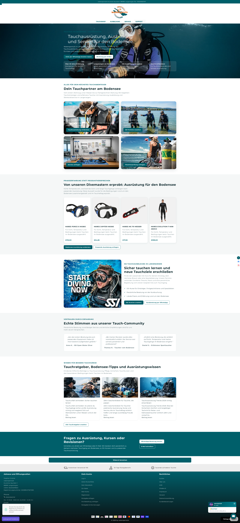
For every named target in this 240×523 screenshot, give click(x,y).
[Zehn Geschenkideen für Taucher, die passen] (120, 387)
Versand (162, 495)
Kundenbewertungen (166, 501)
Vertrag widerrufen (229, 519)
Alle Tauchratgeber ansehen (76, 424)
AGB (160, 485)
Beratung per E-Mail (104, 57)
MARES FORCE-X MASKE (75, 227)
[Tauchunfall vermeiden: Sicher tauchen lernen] (82, 387)
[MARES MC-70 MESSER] (134, 210)
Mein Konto (85, 492)
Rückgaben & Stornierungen (90, 505)
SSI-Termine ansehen (133, 130)
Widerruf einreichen (120, 460)
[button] (6, 12)
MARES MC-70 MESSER (132, 227)
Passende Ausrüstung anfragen (107, 247)
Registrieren (85, 495)
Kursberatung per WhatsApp (157, 302)
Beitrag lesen (71, 417)
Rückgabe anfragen (87, 498)
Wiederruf (162, 488)
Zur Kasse (84, 488)
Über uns (162, 482)
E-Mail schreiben (147, 446)
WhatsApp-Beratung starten (151, 441)
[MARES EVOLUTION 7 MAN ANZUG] (163, 210)
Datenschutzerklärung (166, 498)
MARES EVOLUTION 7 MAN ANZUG (162, 228)
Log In (83, 478)
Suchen (161, 478)
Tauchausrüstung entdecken (78, 130)
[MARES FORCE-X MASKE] (77, 210)
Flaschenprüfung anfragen (135, 165)
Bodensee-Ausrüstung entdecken (78, 247)
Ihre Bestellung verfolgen (89, 501)
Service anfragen (74, 165)
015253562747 (10, 497)
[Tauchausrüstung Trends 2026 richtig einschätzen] (158, 387)
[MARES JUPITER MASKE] (105, 210)
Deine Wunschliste (87, 482)
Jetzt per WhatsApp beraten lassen (79, 57)
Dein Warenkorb (86, 485)
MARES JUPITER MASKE (104, 227)
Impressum (163, 492)
